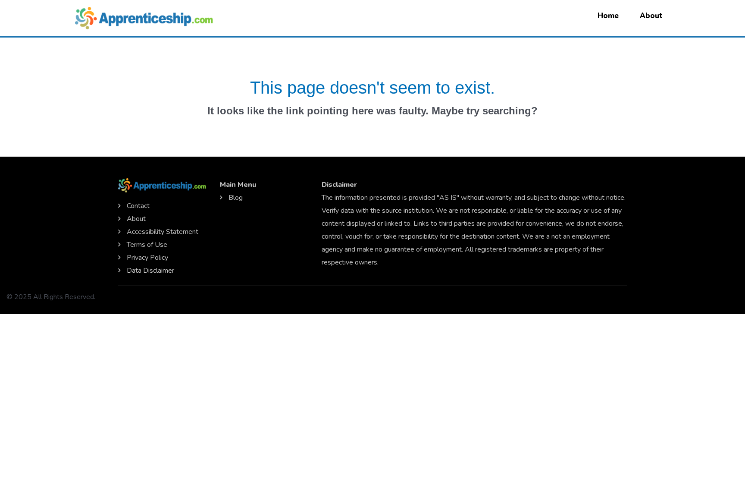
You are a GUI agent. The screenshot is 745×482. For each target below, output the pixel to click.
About (651, 16)
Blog (236, 197)
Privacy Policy (147, 257)
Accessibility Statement (162, 231)
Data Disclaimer (150, 270)
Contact (138, 206)
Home (608, 16)
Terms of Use (147, 244)
